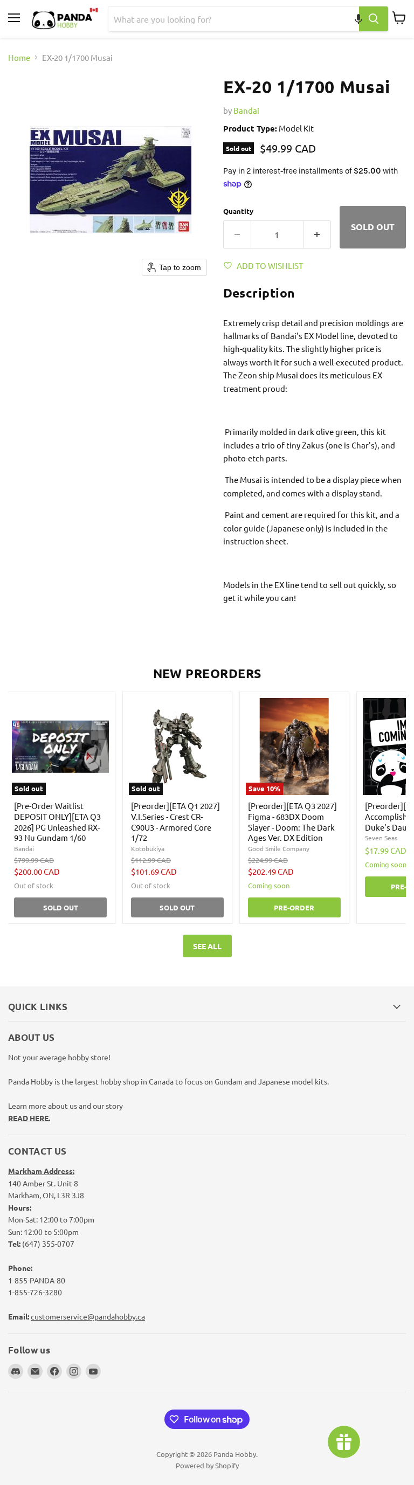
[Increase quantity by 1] (317, 234)
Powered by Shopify (207, 1465)
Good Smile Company (278, 848)
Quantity (238, 211)
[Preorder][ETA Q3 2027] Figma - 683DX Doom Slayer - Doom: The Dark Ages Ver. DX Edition (292, 821)
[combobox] (233, 18)
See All (207, 946)
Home (19, 57)
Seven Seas (381, 837)
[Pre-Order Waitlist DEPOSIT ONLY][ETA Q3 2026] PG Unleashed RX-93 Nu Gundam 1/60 (57, 821)
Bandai (246, 110)
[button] (358, 18)
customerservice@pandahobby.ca (88, 1316)
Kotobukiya (147, 848)
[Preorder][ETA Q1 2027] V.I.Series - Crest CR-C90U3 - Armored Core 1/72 (175, 821)
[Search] (373, 18)
